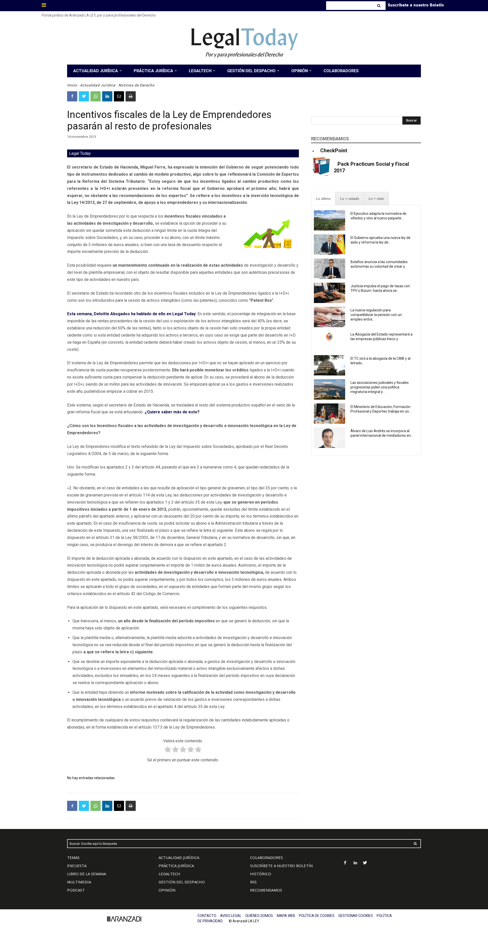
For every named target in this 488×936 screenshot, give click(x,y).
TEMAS (73, 857)
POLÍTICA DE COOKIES (316, 916)
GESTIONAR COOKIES (355, 916)
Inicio (72, 85)
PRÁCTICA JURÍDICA (176, 865)
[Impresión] (131, 96)
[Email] (119, 96)
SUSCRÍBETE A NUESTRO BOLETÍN (281, 865)
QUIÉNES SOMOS (259, 916)
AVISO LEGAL (230, 916)
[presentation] (323, 198)
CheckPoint (333, 150)
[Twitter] (84, 96)
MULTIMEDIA (79, 881)
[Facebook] (72, 96)
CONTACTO (206, 916)
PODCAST (76, 890)
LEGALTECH (169, 873)
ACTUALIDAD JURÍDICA (179, 857)
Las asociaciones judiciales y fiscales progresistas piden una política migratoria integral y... (379, 387)
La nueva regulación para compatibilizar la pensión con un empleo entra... (376, 314)
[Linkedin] (107, 96)
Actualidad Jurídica (97, 85)
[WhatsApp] (95, 96)
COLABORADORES (266, 857)
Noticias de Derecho (136, 85)
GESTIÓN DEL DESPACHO (182, 881)
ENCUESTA (76, 865)
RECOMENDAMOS (266, 890)
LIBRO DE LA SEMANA (86, 873)
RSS (253, 881)
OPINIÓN (167, 890)
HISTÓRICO (260, 873)
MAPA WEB (286, 916)
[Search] (379, 6)
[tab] (323, 198)
